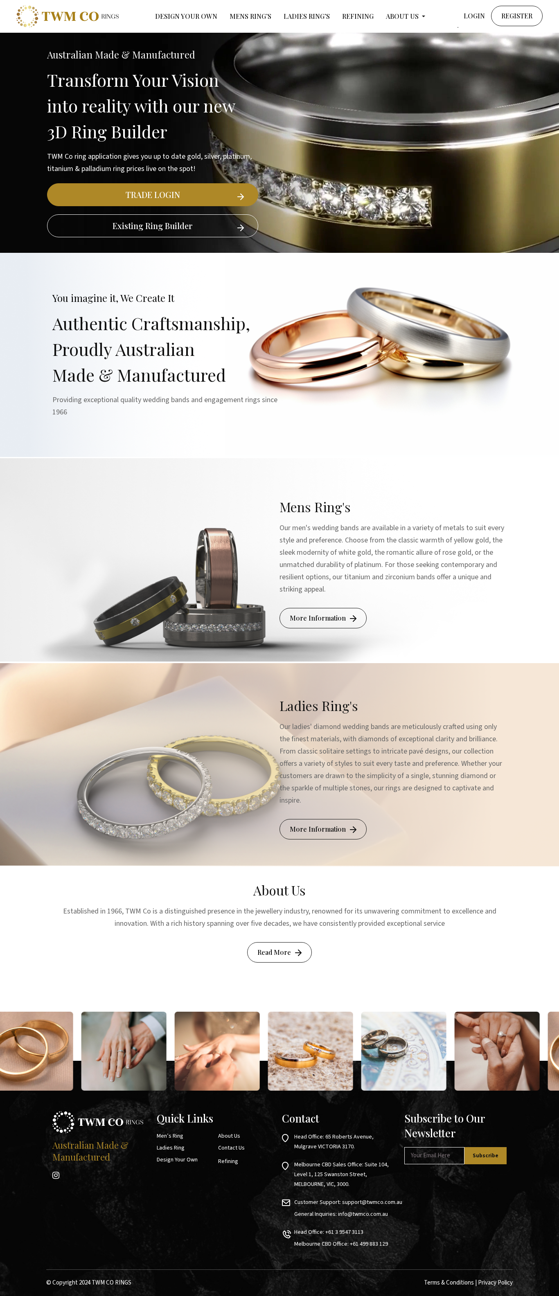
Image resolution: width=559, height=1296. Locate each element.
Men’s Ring (170, 1136)
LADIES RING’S (307, 16)
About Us (229, 1136)
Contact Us (231, 1148)
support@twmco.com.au (372, 1202)
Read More (274, 952)
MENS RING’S (250, 16)
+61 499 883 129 (369, 1244)
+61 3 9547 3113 (344, 1232)
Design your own (186, 16)
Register (516, 15)
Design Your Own (177, 1160)
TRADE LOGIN (153, 194)
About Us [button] (403, 16)
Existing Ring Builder (153, 225)
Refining (358, 16)
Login (474, 15)
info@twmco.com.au (363, 1214)
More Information (318, 618)
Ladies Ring (171, 1148)
